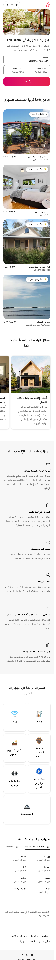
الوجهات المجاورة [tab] (13, 846)
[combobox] (27, 61)
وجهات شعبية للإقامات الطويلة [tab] (37, 846)
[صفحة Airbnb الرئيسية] (48, 4)
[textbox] (38, 72)
